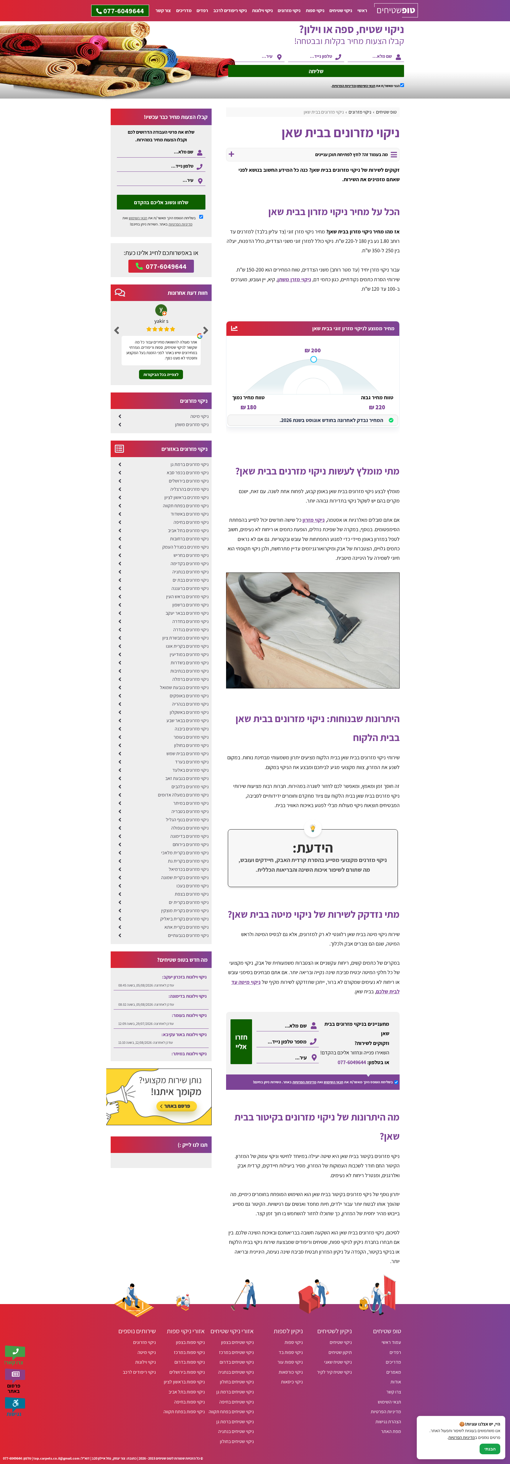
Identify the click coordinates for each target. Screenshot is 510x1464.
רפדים (202, 10)
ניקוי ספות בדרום (189, 1362)
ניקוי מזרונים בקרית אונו (187, 646)
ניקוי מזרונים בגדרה (191, 630)
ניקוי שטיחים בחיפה (236, 1402)
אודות (395, 1382)
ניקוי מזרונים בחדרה (190, 621)
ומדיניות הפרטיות (344, 86)
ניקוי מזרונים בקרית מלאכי (185, 853)
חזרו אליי (241, 1041)
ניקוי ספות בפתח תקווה (184, 1412)
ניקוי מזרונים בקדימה (190, 563)
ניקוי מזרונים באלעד (190, 770)
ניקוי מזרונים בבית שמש (187, 753)
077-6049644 (352, 1062)
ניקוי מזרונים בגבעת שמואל (184, 687)
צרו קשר (393, 1392)
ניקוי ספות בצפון (190, 1342)
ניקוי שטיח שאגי (338, 1362)
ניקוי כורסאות (291, 1372)
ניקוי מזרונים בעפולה (190, 828)
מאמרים (393, 1372)
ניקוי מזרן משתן (294, 279)
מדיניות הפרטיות (304, 1081)
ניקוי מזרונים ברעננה (190, 588)
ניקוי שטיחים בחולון (237, 1382)
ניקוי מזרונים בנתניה (190, 572)
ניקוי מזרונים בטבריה (190, 811)
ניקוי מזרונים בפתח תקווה (186, 506)
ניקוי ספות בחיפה (189, 1402)
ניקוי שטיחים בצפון (237, 1342)
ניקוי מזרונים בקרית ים (189, 902)
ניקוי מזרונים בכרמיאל (189, 869)
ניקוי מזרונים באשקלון (189, 712)
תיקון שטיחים (340, 1352)
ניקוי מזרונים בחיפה (191, 522)
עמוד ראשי (391, 1342)
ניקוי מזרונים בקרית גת (188, 861)
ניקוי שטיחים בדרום (237, 1362)
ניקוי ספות (315, 10)
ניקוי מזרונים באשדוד (190, 514)
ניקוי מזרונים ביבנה (192, 729)
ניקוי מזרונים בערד (192, 762)
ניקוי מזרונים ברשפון (190, 605)
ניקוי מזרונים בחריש (191, 555)
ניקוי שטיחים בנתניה (236, 1372)
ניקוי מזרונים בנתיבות (189, 671)
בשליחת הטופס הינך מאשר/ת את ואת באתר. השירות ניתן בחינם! (159, 221)
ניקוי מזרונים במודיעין (189, 654)
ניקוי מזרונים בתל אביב (188, 530)
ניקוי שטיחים (340, 10)
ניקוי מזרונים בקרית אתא (186, 927)
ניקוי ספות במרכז (189, 1352)
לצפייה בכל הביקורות (161, 374)
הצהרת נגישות (388, 1422)
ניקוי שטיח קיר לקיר (334, 1372)
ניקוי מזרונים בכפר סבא (188, 473)
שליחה (316, 71)
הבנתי (490, 1449)
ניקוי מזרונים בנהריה (190, 704)
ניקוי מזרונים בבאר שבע (187, 720)
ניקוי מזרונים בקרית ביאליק (184, 919)
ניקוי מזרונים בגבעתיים (188, 935)
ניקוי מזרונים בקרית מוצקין (185, 910)
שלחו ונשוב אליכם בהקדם (161, 202)
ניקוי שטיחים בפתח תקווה (231, 1412)
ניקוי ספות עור (290, 1362)
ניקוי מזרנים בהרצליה (189, 489)
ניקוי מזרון (314, 519)
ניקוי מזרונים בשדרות (190, 663)
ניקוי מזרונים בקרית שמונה (185, 877)
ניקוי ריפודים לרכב (230, 10)
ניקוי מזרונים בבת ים (191, 580)
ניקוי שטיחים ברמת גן (235, 1392)
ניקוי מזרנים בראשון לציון (186, 497)
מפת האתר (391, 1431)
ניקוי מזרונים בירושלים (189, 481)
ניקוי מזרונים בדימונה (189, 836)
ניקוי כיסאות (292, 1382)
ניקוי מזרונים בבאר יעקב (187, 613)
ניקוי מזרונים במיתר (191, 803)
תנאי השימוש (366, 86)
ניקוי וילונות (262, 10)
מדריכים (184, 10)
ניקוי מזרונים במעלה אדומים (183, 795)
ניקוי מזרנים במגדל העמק (185, 547)
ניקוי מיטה (199, 416)
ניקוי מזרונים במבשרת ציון (185, 638)
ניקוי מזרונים (289, 10)
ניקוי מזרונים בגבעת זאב (187, 778)
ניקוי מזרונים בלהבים (190, 786)
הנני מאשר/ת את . (365, 86)
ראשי (362, 10)
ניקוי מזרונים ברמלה (190, 679)
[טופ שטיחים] (396, 10)
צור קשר (163, 10)
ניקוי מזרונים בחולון (191, 745)
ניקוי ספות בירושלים (187, 1372)
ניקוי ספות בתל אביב (187, 1392)
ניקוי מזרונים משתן (192, 424)
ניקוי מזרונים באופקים (189, 696)
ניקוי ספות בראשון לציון (184, 1382)
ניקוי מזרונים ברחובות (189, 539)
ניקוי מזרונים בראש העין (187, 596)
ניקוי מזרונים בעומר (191, 737)
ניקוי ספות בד (291, 1352)
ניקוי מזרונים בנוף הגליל (187, 820)
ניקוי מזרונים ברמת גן (190, 464)
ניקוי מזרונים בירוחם (191, 844)
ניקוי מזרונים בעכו (192, 886)
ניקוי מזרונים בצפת (192, 894)
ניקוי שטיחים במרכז (236, 1352)
